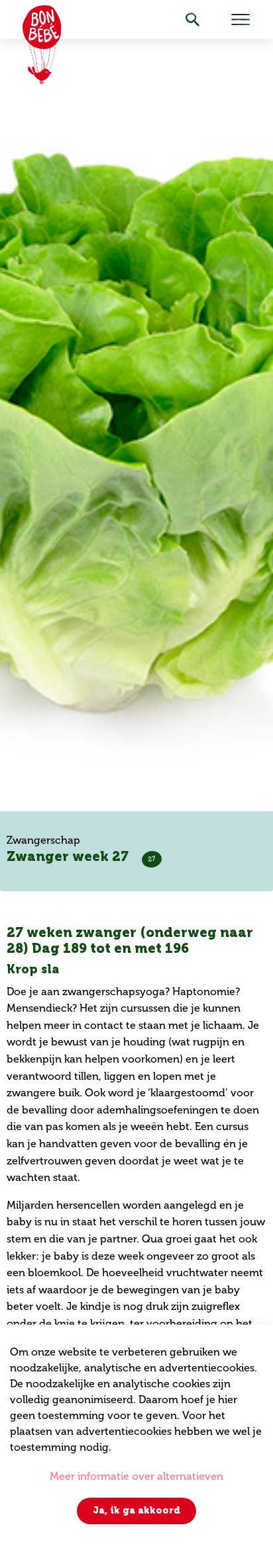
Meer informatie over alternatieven (136, 1476)
